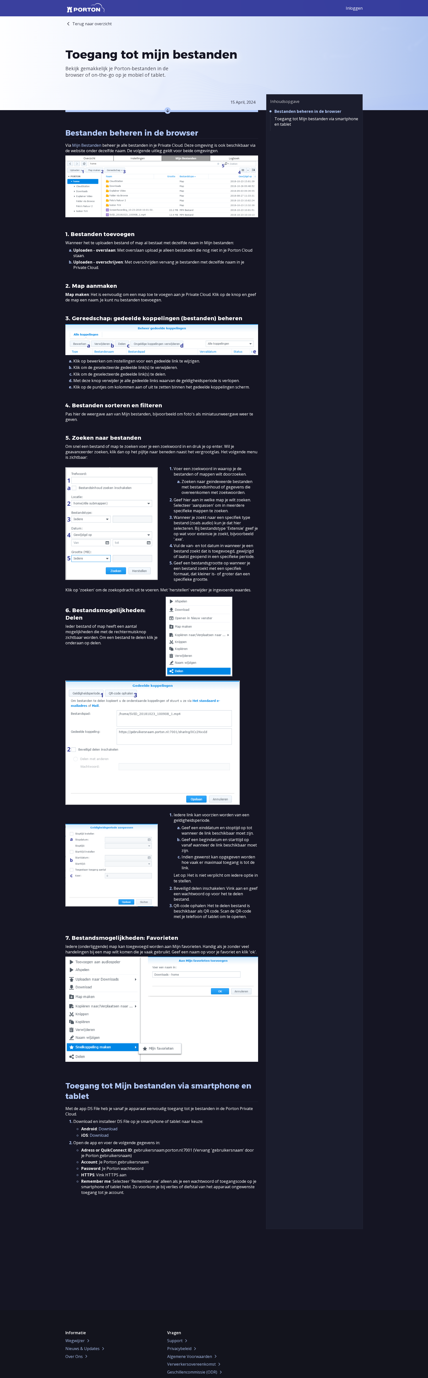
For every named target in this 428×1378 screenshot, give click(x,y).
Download (108, 1129)
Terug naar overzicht (92, 23)
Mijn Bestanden (86, 145)
